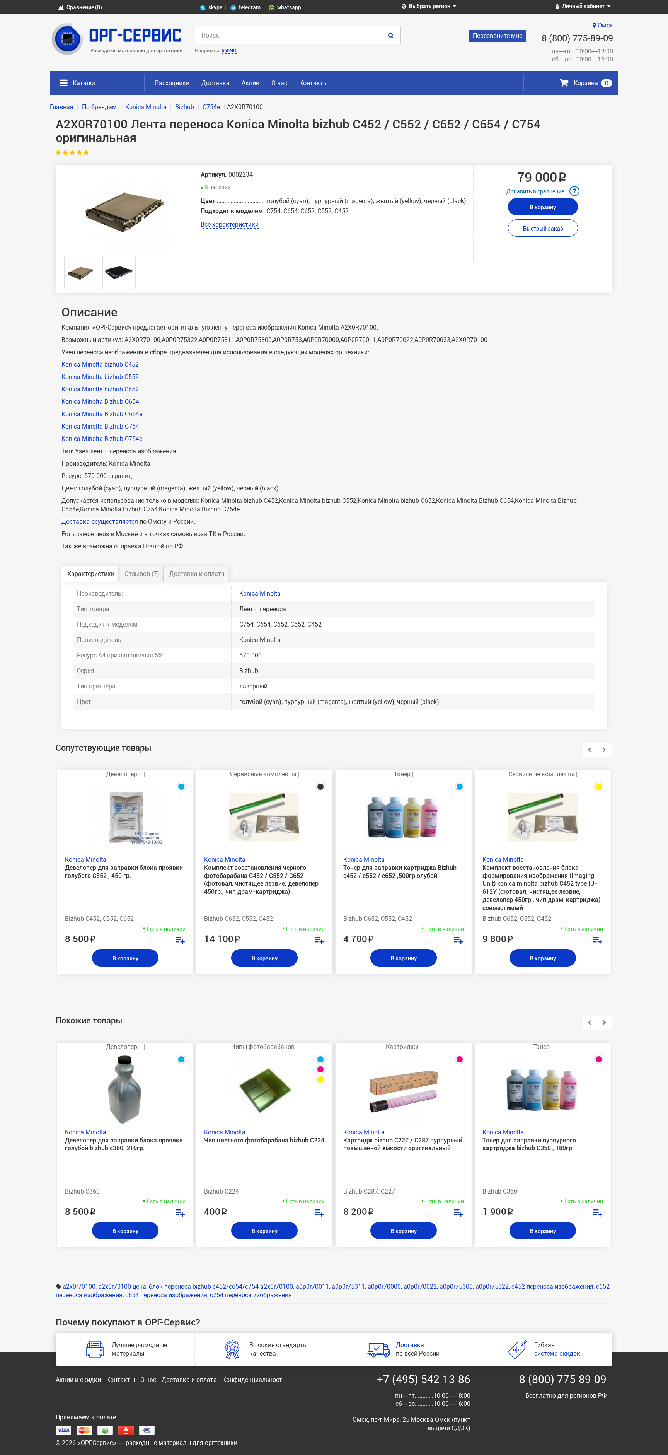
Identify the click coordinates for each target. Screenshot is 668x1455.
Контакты (313, 83)
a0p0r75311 (348, 1286)
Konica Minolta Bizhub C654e (101, 414)
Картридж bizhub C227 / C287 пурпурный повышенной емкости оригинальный (402, 1144)
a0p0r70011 (312, 1286)
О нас (279, 83)
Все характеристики (230, 224)
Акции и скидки (78, 1379)
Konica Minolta (260, 593)
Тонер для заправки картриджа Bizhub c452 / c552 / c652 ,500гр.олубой (400, 871)
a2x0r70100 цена (122, 1286)
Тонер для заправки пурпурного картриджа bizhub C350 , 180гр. (529, 1144)
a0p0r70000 (384, 1286)
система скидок (557, 1353)
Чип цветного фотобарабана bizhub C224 (264, 1140)
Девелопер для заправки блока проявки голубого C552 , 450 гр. (124, 871)
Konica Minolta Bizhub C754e (101, 438)
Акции (250, 83)
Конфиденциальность (254, 1379)
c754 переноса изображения (251, 1295)
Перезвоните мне (497, 35)
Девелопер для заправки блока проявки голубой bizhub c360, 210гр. (124, 1144)
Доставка (215, 83)
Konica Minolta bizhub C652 (100, 389)
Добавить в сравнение (535, 191)
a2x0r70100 (79, 1286)
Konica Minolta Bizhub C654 (100, 401)
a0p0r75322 (492, 1286)
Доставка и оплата (197, 573)
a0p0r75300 (456, 1286)
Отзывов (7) (141, 573)
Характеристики (90, 573)
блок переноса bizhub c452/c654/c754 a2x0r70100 (221, 1286)
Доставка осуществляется (99, 521)
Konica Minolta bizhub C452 (100, 364)
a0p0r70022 (420, 1286)
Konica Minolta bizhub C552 (100, 377)
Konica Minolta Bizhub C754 (100, 426)
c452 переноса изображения (552, 1286)
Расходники (172, 83)
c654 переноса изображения (166, 1295)
